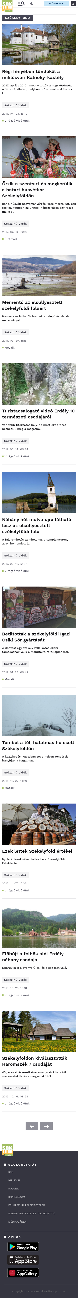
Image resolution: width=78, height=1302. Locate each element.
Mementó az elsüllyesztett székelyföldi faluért (32, 305)
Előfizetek (56, 3)
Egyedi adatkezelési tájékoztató (31, 1213)
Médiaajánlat (17, 1221)
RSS (10, 1172)
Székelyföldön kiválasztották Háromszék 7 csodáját (34, 1061)
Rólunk (13, 1188)
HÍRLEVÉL (14, 1180)
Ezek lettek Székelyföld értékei (37, 851)
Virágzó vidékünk (17, 120)
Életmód (11, 239)
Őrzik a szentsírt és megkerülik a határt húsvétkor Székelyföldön (37, 189)
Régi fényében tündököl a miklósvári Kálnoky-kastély (33, 74)
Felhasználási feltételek (26, 1205)
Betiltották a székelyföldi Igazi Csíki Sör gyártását (36, 637)
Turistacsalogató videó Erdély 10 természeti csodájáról (38, 413)
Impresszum (16, 1196)
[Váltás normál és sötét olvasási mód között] (31, 3)
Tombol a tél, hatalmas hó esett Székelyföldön (38, 745)
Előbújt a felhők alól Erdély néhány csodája (32, 956)
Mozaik (10, 347)
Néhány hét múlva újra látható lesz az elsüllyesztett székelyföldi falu (36, 525)
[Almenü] (21, 3)
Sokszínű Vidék (15, 105)
